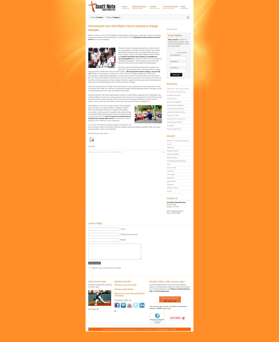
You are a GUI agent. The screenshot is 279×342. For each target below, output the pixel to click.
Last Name (174, 67)
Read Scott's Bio (93, 309)
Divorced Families (172, 151)
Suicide (169, 191)
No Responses (92, 152)
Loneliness (170, 171)
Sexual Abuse (171, 181)
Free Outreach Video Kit (174, 122)
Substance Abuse (172, 188)
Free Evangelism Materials (175, 105)
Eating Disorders (172, 157)
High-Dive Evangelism (174, 102)
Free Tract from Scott (174, 129)
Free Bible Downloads (174, 95)
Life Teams (170, 125)
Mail (129, 234)
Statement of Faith (173, 115)
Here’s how (166, 308)
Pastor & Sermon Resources (176, 119)
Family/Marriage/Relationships (176, 161)
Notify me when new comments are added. (106, 268)
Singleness (170, 184)
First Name (174, 61)
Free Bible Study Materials (175, 109)
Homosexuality (171, 167)
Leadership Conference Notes (176, 112)
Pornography (171, 174)
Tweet (163, 152)
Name (122, 229)
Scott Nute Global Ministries (107, 9)
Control (169, 144)
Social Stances (172, 99)
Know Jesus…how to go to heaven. (178, 88)
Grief (168, 164)
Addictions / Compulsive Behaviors (178, 141)
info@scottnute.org (177, 211)
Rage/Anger (170, 178)
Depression (170, 147)
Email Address (175, 55)
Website (123, 240)
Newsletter (119, 152)
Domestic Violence (173, 154)
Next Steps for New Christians (176, 92)
